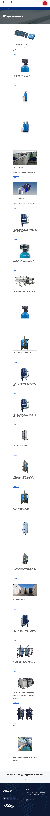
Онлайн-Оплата (12, 8)
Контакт (25, 779)
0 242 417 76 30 (30, 799)
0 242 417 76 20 (30, 797)
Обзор (15, 54)
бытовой (45, 3)
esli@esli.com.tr (30, 800)
